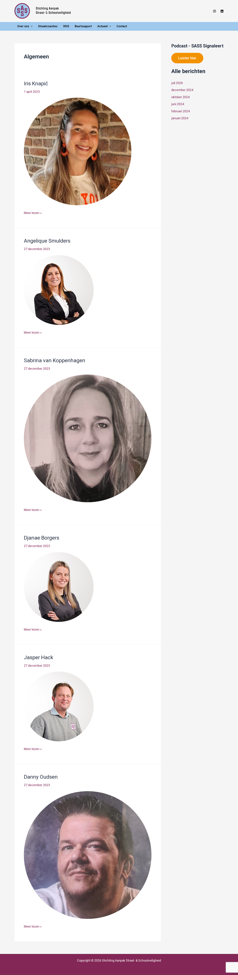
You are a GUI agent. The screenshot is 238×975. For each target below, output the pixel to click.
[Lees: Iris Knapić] (77, 151)
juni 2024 (177, 104)
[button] (31, 26)
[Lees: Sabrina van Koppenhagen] (87, 438)
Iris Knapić (36, 83)
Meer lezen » (32, 213)
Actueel (102, 26)
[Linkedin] (222, 11)
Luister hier (187, 58)
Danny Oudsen (41, 777)
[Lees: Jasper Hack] (59, 706)
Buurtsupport (83, 26)
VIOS (66, 26)
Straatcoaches (47, 26)
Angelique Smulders (47, 241)
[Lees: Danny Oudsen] (87, 855)
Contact (122, 26)
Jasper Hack (38, 657)
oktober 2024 (180, 97)
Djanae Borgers (41, 538)
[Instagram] (214, 11)
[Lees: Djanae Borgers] (59, 587)
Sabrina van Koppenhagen (54, 360)
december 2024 (182, 90)
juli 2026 (177, 83)
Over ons (23, 26)
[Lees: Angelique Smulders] (59, 290)
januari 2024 (179, 118)
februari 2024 (180, 111)
